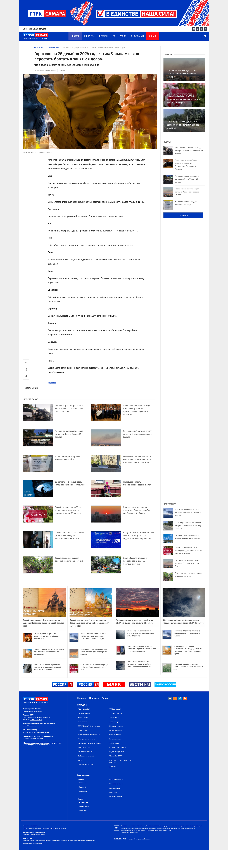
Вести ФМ (83, 811)
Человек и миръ (115, 734)
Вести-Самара (83, 717)
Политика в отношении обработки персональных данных (38, 737)
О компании (137, 36)
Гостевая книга (114, 788)
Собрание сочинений (86, 756)
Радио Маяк (83, 802)
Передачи (82, 705)
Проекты (103, 36)
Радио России (84, 806)
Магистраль (82, 730)
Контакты (113, 792)
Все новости (183, 215)
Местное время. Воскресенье (88, 734)
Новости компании (116, 784)
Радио (123, 36)
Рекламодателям (115, 796)
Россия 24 (83, 787)
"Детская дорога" (84, 713)
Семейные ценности (85, 752)
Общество (52, 383)
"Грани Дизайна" (84, 709)
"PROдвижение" (115, 709)
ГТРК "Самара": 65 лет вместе (89, 726)
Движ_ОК (113, 766)
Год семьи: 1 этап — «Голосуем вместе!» (120, 761)
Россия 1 (82, 783)
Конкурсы (89, 36)
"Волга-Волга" (114, 743)
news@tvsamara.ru (43, 717)
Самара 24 (83, 791)
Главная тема (82, 722)
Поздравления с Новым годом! (89, 743)
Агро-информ (114, 722)
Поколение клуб (84, 747)
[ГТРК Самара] (35, 36)
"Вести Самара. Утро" (86, 764)
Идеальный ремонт (116, 752)
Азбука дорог (114, 717)
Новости (75, 36)
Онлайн (152, 36)
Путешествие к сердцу (117, 747)
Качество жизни (115, 739)
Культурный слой (115, 730)
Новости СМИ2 (30, 388)
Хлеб (80, 760)
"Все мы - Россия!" (116, 713)
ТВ (114, 36)
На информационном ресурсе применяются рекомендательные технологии (42, 744)
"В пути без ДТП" (115, 756)
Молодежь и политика (86, 739)
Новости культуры (116, 726)
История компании (116, 779)
